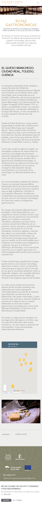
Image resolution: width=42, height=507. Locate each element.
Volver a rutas (21, 434)
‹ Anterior (5, 434)
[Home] (12, 3)
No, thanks (17, 500)
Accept (6, 500)
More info (7, 494)
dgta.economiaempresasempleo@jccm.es (19, 478)
